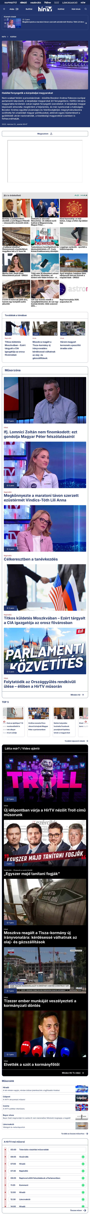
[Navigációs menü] (4, 9)
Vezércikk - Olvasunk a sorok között (18, 870)
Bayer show (8, 1115)
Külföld (13, 37)
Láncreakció (8, 1124)
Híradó (6, 1087)
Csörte (6, 1106)
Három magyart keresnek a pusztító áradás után (70, 345)
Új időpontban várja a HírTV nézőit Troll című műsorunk (45, 812)
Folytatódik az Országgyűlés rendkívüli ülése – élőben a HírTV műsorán (40, 684)
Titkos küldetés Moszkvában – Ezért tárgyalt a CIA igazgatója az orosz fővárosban (15, 348)
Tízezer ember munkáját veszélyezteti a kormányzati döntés (40, 1003)
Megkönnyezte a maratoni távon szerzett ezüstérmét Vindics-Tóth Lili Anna (53, 22)
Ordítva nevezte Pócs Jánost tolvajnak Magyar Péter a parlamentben (38, 726)
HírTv (4, 37)
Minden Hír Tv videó (71, 1073)
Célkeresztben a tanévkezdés (31, 559)
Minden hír (76, 695)
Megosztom (42, 134)
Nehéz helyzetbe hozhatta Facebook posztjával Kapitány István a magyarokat (62, 728)
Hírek (34, 338)
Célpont (6, 1096)
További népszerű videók (75, 741)
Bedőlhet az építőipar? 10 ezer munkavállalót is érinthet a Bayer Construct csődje (13, 728)
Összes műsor (76, 1210)
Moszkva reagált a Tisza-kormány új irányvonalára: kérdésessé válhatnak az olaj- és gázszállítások (44, 350)
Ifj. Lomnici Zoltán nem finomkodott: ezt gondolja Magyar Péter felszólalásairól (40, 434)
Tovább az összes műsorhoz (72, 1134)
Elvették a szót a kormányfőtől (32, 1064)
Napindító (8, 338)
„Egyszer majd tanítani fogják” (32, 873)
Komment (23, 1185)
